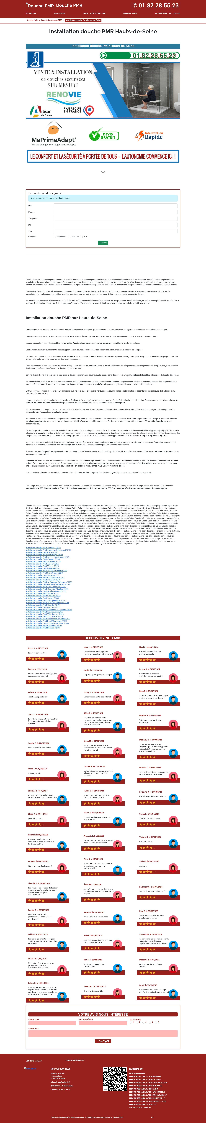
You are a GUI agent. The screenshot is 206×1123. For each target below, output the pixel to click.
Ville (30, 231)
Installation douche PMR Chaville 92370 (42, 605)
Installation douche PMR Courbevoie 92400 (44, 612)
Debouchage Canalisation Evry (143, 1104)
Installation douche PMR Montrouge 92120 (44, 555)
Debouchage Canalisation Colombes (145, 1080)
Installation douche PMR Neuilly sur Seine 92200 (46, 571)
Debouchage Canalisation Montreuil (145, 1086)
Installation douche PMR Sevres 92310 (42, 594)
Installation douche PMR (94, 13)
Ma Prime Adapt (130, 13)
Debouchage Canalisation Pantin (143, 1089)
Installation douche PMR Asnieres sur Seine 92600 (47, 623)
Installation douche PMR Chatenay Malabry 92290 (47, 589)
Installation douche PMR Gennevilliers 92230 (45, 578)
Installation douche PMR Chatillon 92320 (43, 596)
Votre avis (33, 1029)
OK (152, 1117)
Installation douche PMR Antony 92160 (42, 564)
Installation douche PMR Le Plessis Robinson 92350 (47, 603)
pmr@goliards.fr (64, 1082)
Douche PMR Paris (137, 1073)
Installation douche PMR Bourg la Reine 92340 (45, 601)
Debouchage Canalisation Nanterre (145, 1076)
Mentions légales (34, 1061)
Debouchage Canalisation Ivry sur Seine (147, 1092)
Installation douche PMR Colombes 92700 (44, 626)
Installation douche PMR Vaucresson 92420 (44, 617)
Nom (30, 206)
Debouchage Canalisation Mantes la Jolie (147, 1101)
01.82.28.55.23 (67, 1086)
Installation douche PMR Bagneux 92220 (43, 575)
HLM (85, 237)
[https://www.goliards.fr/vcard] (115, 1079)
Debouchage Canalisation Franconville (147, 1098)
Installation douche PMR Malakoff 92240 (43, 580)
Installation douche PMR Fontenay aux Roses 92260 (48, 584)
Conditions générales (74, 1060)
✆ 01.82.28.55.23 (155, 5)
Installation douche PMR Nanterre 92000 (43, 548)
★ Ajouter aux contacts (140, 1107)
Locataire (75, 237)
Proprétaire (61, 237)
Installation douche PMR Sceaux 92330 (42, 598)
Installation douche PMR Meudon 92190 (43, 568)
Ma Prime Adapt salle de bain (167, 13)
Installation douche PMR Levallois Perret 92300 (46, 591)
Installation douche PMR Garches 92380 (43, 607)
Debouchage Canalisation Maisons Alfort (148, 1095)
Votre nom (33, 1020)
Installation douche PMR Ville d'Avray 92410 (45, 614)
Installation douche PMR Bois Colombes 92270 (46, 587)
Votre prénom (86, 1020)
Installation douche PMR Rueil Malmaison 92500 (46, 621)
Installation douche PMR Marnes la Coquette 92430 (48, 619)
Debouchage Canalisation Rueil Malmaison (148, 1083)
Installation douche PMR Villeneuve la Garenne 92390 (49, 610)
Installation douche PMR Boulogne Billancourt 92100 (48, 550)
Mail (30, 225)
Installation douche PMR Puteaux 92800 (42, 628)
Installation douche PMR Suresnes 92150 (43, 562)
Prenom (31, 212)
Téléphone (33, 218)
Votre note (135, 1020)
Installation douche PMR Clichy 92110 (42, 553)
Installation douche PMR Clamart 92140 (43, 559)
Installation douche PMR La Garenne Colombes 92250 (49, 582)
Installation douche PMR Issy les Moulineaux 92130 (47, 557)
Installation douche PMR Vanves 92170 (42, 566)
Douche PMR (31, 13)
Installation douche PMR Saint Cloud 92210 (44, 573)
